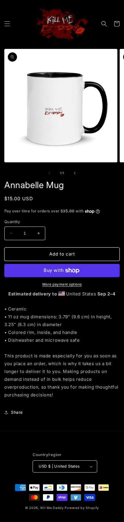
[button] (7, 23)
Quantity (12, 221)
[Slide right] (74, 173)
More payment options (62, 284)
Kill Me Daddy (52, 508)
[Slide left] (49, 173)
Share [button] (17, 412)
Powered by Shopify (82, 508)
